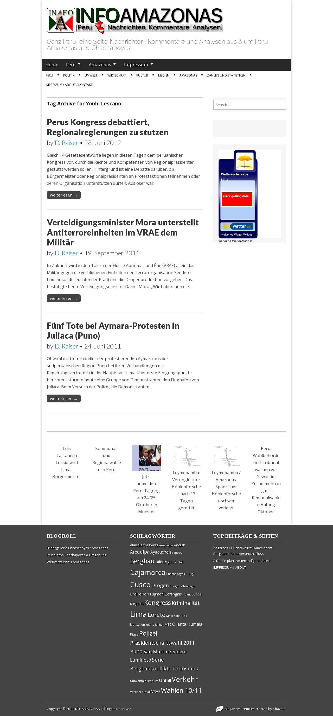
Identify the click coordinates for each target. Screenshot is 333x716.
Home (52, 64)
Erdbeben (139, 594)
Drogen (160, 585)
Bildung (162, 561)
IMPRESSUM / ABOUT (229, 567)
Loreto (156, 614)
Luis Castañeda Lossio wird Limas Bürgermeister (66, 462)
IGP (132, 604)
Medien (163, 75)
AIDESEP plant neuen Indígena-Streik (242, 560)
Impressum (136, 64)
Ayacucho (159, 552)
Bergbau (142, 560)
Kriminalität (186, 602)
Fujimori (157, 594)
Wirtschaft (116, 75)
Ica (199, 594)
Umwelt (91, 75)
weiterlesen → (64, 195)
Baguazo (175, 552)
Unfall (165, 680)
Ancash (179, 545)
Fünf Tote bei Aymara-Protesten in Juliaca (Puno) (113, 330)
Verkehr (185, 679)
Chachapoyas (175, 574)
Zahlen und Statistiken (226, 75)
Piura (134, 634)
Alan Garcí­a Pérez (144, 545)
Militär (159, 624)
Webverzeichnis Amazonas (68, 562)
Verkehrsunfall (140, 692)
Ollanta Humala (187, 624)
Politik (68, 75)
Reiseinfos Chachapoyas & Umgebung (76, 555)
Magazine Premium (240, 708)
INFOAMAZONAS (87, 708)
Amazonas (100, 64)
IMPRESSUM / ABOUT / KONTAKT (69, 85)
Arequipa (140, 552)
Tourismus (185, 668)
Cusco (140, 584)
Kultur (142, 75)
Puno (136, 651)
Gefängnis (173, 594)
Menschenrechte (142, 624)
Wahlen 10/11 (181, 690)
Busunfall (176, 562)
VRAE (155, 691)
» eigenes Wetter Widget (236, 234)
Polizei (148, 633)
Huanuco (189, 594)
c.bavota (279, 708)
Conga (190, 574)
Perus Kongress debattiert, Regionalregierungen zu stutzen (108, 127)
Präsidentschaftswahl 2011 (162, 642)
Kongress (157, 602)
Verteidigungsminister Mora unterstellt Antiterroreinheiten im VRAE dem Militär (123, 232)
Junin (140, 603)
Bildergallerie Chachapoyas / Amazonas (77, 548)
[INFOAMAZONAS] (135, 18)
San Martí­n (156, 651)
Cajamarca (147, 572)
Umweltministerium (144, 681)
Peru (71, 64)
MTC (168, 624)
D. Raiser (66, 142)
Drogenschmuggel (182, 586)
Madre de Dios (176, 616)
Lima (138, 614)
